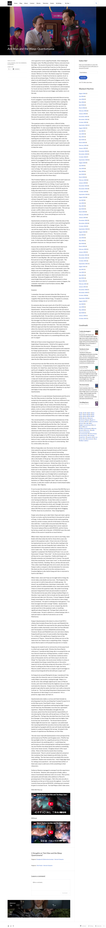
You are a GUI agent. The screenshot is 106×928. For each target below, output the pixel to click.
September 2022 (83, 229)
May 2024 (81, 171)
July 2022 (81, 234)
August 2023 (82, 197)
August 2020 (82, 301)
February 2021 (83, 283)
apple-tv (93, 419)
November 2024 (83, 154)
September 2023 (83, 194)
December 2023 (83, 185)
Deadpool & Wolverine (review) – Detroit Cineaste (50, 859)
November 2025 (83, 119)
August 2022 (82, 232)
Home (15, 3)
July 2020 (81, 304)
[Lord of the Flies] (96, 369)
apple (87, 419)
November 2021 (83, 258)
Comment (64, 893)
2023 (9, 63)
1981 (81, 413)
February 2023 (83, 214)
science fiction (83, 435)
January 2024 (82, 183)
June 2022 (81, 237)
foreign (87, 423)
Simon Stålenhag (84, 350)
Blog (21, 3)
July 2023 (81, 200)
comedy (82, 421)
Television (45, 3)
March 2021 (82, 281)
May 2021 (81, 275)
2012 (93, 413)
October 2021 (82, 260)
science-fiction (93, 433)
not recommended (21, 63)
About (26, 3)
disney (87, 421)
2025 (93, 416)
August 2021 (82, 266)
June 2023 (81, 203)
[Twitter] (11, 926)
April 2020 (81, 312)
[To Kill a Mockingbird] (96, 334)
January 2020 (82, 315)
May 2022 (81, 240)
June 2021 (81, 272)
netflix (93, 430)
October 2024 (82, 157)
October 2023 (82, 191)
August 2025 (82, 128)
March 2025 (82, 142)
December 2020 (83, 289)
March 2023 (82, 211)
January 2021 (82, 286)
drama (81, 423)
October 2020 (82, 295)
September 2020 (83, 298)
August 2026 (82, 93)
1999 (85, 413)
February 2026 (83, 110)
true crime (82, 439)
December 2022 (83, 220)
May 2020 (81, 309)
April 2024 (81, 174)
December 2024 (83, 151)
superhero (11, 64)
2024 (89, 416)
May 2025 (81, 136)
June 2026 (81, 99)
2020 (89, 414)
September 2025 (83, 125)
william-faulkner (84, 440)
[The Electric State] (96, 350)
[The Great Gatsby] (96, 387)
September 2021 (83, 263)
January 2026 (82, 113)
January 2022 (82, 252)
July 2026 (81, 96)
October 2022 (82, 226)
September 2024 (83, 159)
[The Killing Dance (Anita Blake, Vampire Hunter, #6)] (96, 405)
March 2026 (82, 108)
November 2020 (83, 292)
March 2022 (82, 246)
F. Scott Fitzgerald (85, 386)
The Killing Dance (84, 402)
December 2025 (83, 116)
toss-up (95, 437)
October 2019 (82, 318)
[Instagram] (13, 926)
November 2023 (83, 188)
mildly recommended (85, 428)
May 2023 (81, 206)
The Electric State (84, 349)
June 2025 (81, 133)
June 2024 (81, 168)
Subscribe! (83, 61)
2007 (89, 413)
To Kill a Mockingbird (85, 331)
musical (82, 430)
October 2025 (82, 122)
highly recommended (85, 425)
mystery (87, 430)
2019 (85, 414)
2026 (81, 418)
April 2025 (81, 139)
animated (82, 419)
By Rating (58, 3)
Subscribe (83, 77)
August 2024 (82, 162)
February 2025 (83, 145)
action (85, 418)
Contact (32, 3)
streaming (91, 435)
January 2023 (82, 217)
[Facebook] (8, 926)
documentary (94, 421)
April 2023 (81, 208)
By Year (67, 3)
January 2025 (82, 148)
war (96, 439)
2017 (81, 414)
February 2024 (83, 180)
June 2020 (81, 307)
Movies (39, 3)
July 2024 (81, 165)
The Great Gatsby (84, 384)
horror (94, 425)
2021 (93, 414)
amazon (90, 418)
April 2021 (81, 278)
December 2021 (83, 255)
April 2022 (81, 243)
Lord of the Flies (83, 366)
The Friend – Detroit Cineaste (44, 865)
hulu (81, 426)
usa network (90, 439)
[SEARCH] (96, 3)
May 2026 (81, 102)
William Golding (84, 368)
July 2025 (81, 131)
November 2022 (83, 223)
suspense (89, 437)
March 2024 (82, 177)
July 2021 (81, 269)
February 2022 (83, 249)
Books (52, 3)
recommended (84, 433)
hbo (91, 423)
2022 (81, 416)
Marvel (14, 63)
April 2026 (81, 105)
